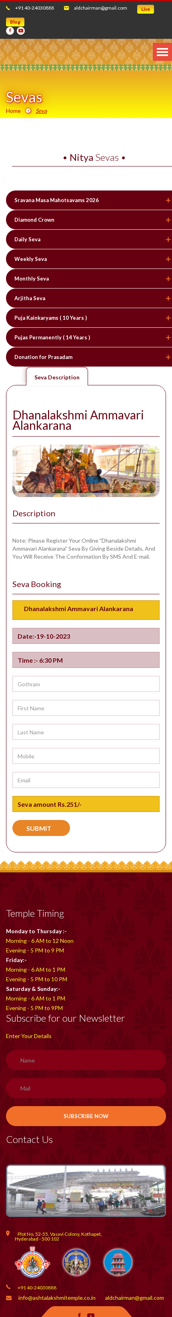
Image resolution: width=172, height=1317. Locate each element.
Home (13, 110)
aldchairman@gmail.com (100, 8)
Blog (15, 22)
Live (145, 9)
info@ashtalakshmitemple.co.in (57, 1297)
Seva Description (57, 377)
